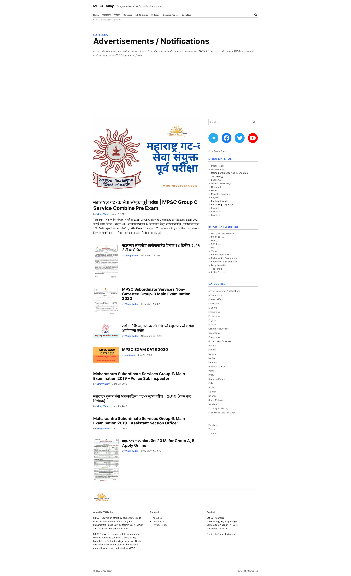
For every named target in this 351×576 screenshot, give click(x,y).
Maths (211, 358)
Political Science (216, 366)
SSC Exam (216, 244)
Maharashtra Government (224, 258)
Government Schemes (219, 341)
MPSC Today (103, 6)
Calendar (127, 15)
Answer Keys (215, 295)
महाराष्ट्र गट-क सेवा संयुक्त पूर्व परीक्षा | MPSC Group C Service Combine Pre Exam (145, 205)
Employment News (221, 254)
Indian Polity (217, 165)
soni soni (130, 355)
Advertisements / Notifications (224, 291)
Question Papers (171, 15)
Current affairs (215, 299)
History (215, 190)
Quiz (210, 383)
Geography (217, 187)
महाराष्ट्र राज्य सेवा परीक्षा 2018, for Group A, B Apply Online (158, 443)
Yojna (214, 251)
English (215, 197)
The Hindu (216, 268)
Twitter (212, 429)
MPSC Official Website (222, 233)
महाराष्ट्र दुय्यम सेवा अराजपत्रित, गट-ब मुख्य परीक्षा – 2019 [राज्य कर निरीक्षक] (142, 398)
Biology (217, 211)
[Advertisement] (175, 89)
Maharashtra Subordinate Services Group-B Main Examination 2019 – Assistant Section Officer (139, 421)
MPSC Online (218, 237)
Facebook (213, 425)
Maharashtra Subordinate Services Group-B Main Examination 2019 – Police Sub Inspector (139, 376)
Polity (211, 370)
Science (215, 208)
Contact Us (158, 521)
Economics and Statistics (224, 261)
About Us (157, 517)
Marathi (212, 354)
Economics (217, 179)
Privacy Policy (160, 524)
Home (96, 15)
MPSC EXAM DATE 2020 (145, 349)
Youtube (212, 433)
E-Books (212, 307)
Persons (212, 362)
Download (213, 303)
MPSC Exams (141, 15)
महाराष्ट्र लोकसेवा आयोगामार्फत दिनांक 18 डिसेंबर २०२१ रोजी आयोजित (161, 247)
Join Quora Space (217, 151)
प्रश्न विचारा (106, 15)
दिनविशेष (117, 15)
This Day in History (218, 408)
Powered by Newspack (247, 571)
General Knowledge (221, 183)
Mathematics (217, 169)
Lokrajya (215, 215)
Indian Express (218, 272)
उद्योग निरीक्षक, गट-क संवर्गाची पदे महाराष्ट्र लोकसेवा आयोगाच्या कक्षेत (158, 328)
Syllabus (155, 15)
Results (212, 387)
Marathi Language (220, 194)
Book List (186, 15)
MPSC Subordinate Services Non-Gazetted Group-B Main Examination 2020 (156, 294)
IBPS (213, 247)
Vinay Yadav (103, 214)
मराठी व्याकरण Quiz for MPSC (222, 412)
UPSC (214, 240)
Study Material (215, 400)
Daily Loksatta (218, 265)
